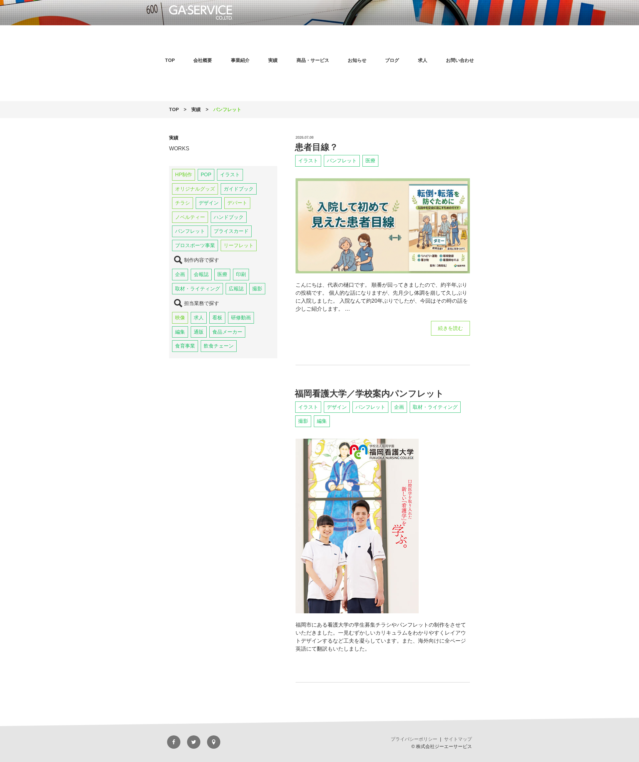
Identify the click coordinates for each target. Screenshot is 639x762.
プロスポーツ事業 (195, 245)
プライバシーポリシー (414, 739)
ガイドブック (239, 189)
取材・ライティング (197, 288)
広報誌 (236, 288)
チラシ (182, 203)
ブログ (392, 60)
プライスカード (231, 231)
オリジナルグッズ (195, 189)
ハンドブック (229, 217)
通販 (199, 332)
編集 (180, 332)
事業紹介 (240, 60)
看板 (217, 317)
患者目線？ (316, 147)
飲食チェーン (219, 346)
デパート (237, 203)
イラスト (230, 174)
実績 (273, 60)
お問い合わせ (460, 60)
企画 (180, 274)
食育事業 (185, 346)
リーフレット (239, 245)
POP (206, 174)
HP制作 (183, 174)
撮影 (257, 288)
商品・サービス (313, 60)
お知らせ (357, 60)
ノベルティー (190, 217)
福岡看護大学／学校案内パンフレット (369, 393)
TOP (170, 60)
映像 (180, 317)
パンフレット (190, 231)
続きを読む (450, 330)
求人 (422, 60)
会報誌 (201, 274)
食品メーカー (227, 332)
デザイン (209, 203)
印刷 (241, 274)
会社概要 (202, 60)
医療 (222, 274)
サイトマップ (458, 739)
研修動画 (241, 317)
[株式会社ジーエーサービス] (319, 12)
